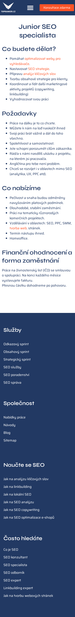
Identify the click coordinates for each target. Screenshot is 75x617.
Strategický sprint (17, 359)
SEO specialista (15, 565)
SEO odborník (13, 572)
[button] (30, 8)
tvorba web (18, 228)
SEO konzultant (15, 557)
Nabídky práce (14, 417)
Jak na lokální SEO (17, 494)
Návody (9, 425)
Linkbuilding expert (18, 588)
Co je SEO (10, 549)
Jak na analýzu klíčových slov (25, 479)
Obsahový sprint (16, 351)
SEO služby (12, 367)
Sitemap (9, 440)
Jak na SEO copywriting (21, 509)
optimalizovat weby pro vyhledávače (35, 61)
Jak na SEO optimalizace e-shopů (28, 517)
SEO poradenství (16, 375)
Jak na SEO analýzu (18, 502)
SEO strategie (38, 69)
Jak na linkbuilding (17, 486)
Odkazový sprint (16, 344)
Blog (6, 432)
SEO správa (12, 382)
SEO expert (12, 580)
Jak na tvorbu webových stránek (28, 595)
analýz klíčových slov (39, 74)
